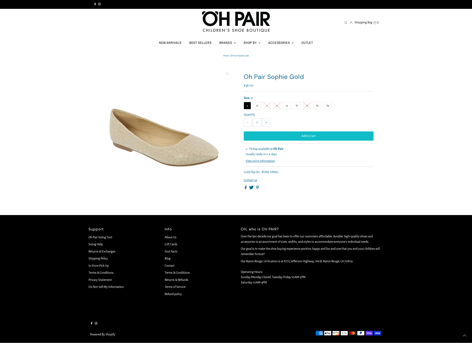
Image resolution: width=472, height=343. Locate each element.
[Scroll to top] (464, 335)
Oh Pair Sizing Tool (100, 237)
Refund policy (173, 294)
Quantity (249, 114)
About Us (170, 237)
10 (257, 106)
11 (267, 106)
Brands (226, 42)
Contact (170, 265)
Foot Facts (171, 251)
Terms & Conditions (101, 272)
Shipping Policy (98, 258)
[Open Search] (345, 22)
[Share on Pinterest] (257, 188)
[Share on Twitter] (251, 188)
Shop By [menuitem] (251, 42)
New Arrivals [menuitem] (170, 42)
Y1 (297, 106)
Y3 (317, 106)
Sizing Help (95, 244)
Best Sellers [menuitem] (200, 42)
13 (287, 106)
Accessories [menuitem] (279, 42)
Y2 (307, 106)
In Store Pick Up (98, 265)
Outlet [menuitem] (307, 42)
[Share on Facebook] (246, 188)
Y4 (328, 106)
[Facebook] (95, 4)
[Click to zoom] (227, 73)
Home (226, 56)
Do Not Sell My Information (106, 287)
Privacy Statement (100, 280)
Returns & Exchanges (101, 251)
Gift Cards (171, 244)
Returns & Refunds (176, 280)
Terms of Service (175, 287)
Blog (168, 258)
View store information (260, 161)
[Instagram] (99, 4)
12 (277, 106)
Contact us (250, 180)
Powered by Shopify (102, 334)
